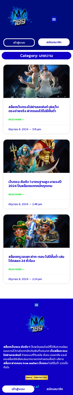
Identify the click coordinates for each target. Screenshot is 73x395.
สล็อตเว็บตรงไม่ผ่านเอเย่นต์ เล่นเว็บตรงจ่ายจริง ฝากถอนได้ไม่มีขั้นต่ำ (33, 108)
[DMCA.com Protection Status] (36, 379)
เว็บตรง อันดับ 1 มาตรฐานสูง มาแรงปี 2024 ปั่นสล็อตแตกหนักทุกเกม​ (34, 183)
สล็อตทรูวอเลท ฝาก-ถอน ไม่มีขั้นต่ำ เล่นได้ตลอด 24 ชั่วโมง (36, 258)
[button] (54, 19)
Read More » (16, 119)
